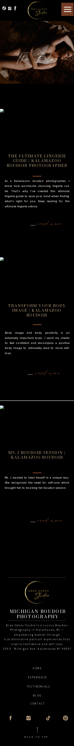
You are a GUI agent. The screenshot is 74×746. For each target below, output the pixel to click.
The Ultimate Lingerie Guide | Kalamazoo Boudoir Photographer (37, 160)
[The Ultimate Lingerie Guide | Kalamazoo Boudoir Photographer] (37, 131)
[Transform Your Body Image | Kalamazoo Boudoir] (37, 279)
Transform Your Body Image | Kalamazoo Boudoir (37, 310)
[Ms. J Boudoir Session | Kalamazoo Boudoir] (37, 427)
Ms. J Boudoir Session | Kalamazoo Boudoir (37, 455)
